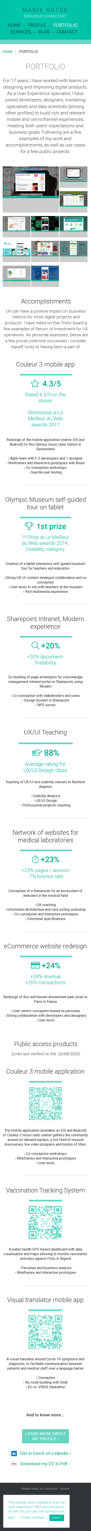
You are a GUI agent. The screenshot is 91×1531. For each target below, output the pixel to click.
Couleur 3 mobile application (45, 1071)
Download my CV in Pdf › (45, 1463)
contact (67, 32)
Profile (37, 25)
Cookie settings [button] (32, 1517)
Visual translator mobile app (45, 1300)
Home (14, 25)
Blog (44, 32)
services (20, 32)
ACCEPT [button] (56, 1517)
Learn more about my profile (45, 1436)
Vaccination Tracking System (45, 1190)
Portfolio (65, 25)
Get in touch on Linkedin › (45, 1453)
